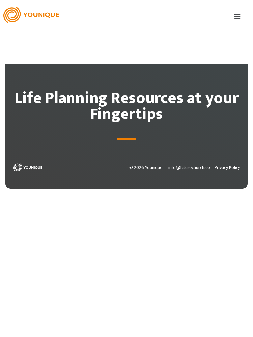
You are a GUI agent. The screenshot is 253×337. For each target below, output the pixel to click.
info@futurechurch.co (189, 167)
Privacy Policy (227, 167)
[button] (237, 16)
